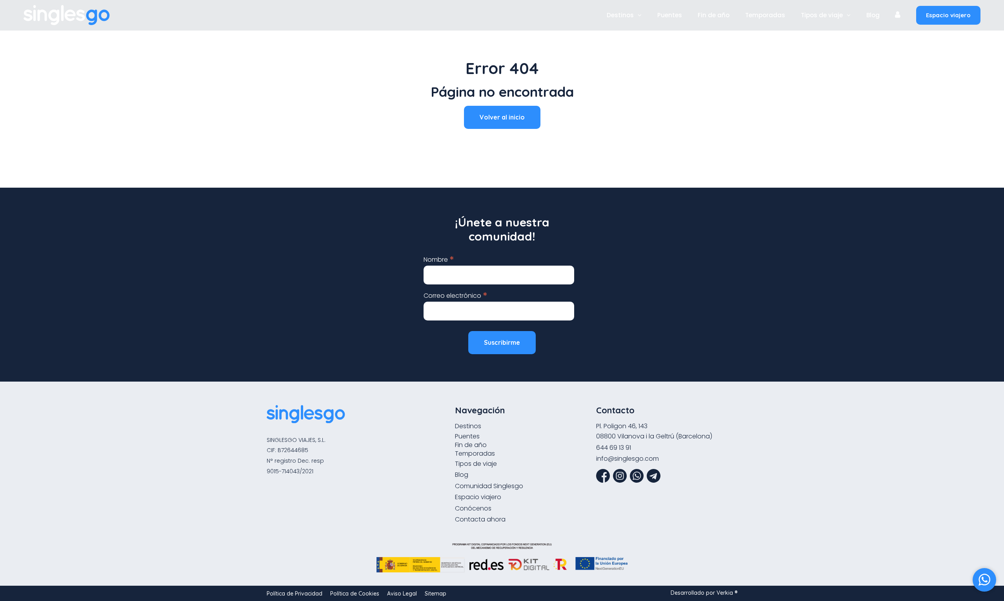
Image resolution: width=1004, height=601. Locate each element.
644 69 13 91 (613, 447)
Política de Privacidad (294, 593)
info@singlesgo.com (627, 458)
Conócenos (473, 508)
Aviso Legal (402, 593)
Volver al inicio (502, 117)
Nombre (439, 259)
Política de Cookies (354, 593)
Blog (873, 15)
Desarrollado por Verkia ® (704, 593)
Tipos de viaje (822, 15)
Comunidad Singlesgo (489, 486)
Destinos (620, 15)
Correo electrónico (455, 295)
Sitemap (435, 593)
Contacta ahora (480, 519)
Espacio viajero (948, 15)
